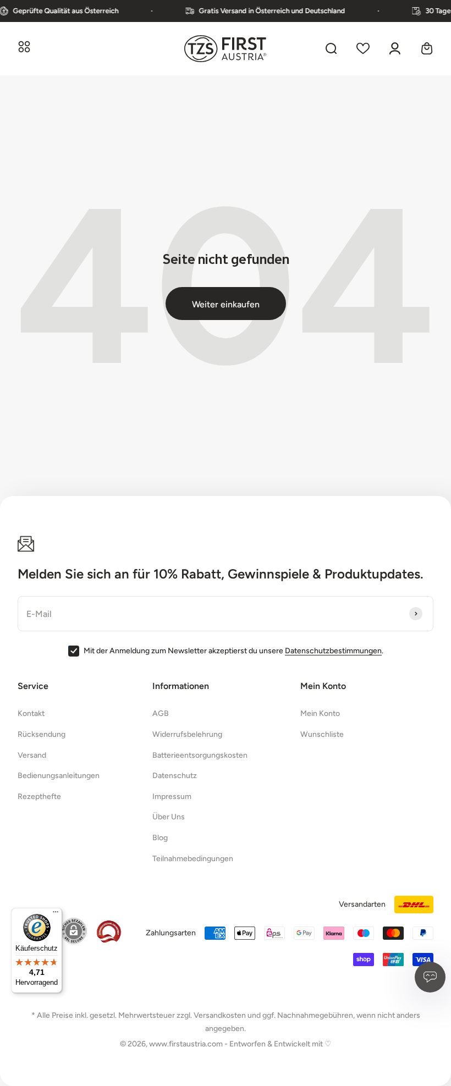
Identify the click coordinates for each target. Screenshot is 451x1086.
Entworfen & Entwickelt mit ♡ (280, 1044)
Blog (160, 837)
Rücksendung (41, 734)
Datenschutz (174, 775)
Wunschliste (322, 734)
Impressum (171, 796)
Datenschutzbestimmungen (333, 650)
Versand (32, 755)
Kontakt (31, 713)
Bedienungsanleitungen (59, 775)
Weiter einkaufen (226, 304)
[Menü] (55, 914)
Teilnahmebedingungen (192, 858)
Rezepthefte (39, 796)
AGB (160, 713)
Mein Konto (320, 713)
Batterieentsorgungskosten (200, 755)
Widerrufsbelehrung (187, 734)
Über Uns (168, 817)
